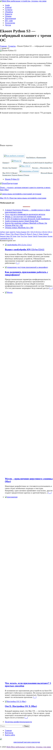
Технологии (10, 23)
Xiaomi (30, 236)
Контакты (9, 733)
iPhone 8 (16, 234)
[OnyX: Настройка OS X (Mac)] (15, 701)
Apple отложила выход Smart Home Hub (21, 221)
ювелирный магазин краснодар (27, 742)
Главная (8, 730)
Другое (8, 25)
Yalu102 (35, 236)
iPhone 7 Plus (10, 234)
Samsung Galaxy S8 (6, 236)
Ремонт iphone (42, 236)
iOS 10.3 (45, 232)
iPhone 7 (2, 234)
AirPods (2, 232)
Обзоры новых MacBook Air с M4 (19, 228)
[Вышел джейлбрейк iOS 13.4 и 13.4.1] (18, 245)
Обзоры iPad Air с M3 (14, 225)
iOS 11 (50, 232)
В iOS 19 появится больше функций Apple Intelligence (27, 219)
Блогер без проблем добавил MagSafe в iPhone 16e (26, 223)
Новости (8, 14)
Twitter (14, 236)
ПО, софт (9, 21)
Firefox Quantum (21, 232)
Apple (7, 5)
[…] (17, 263)
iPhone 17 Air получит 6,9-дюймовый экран (23, 216)
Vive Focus (24, 236)
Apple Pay (12, 232)
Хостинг (50, 236)
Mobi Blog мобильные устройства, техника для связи (28, 747)
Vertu (18, 236)
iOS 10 (33, 232)
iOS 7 (28, 232)
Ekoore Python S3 (12, 179)
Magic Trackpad (43, 234)
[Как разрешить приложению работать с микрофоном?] (26, 267)
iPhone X (29, 234)
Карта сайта (10, 735)
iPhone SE (23, 234)
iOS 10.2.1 (38, 232)
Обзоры (8, 16)
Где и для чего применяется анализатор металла (25, 214)
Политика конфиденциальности (18, 722)
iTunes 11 (35, 234)
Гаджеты (8, 10)
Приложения (10, 18)
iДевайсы (9, 12)
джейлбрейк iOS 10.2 (6, 238)
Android (8, 7)
